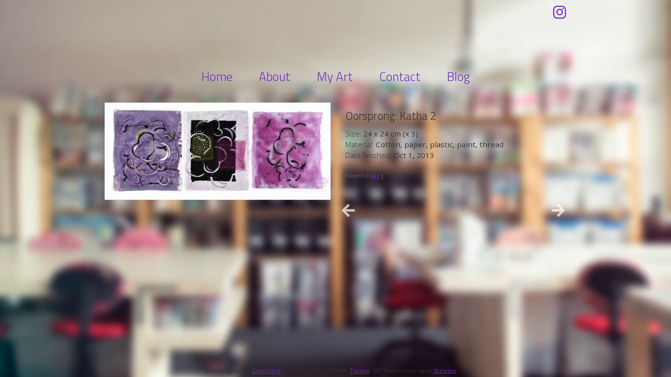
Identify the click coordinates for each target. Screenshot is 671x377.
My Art (335, 76)
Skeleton (444, 370)
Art (375, 175)
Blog (458, 76)
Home (216, 76)
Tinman (360, 370)
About (274, 76)
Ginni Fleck (335, 33)
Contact (399, 76)
